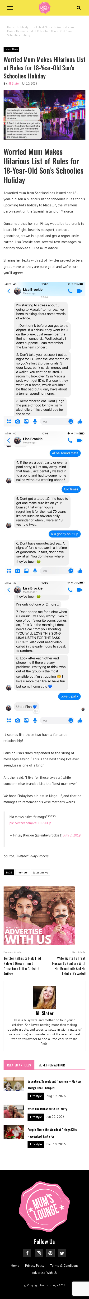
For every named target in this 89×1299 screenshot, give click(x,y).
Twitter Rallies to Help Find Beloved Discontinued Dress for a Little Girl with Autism (22, 965)
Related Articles (19, 1064)
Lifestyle (36, 1096)
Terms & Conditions (64, 1265)
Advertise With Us (44, 1272)
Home (15, 1265)
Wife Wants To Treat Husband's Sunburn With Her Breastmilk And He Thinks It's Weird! (68, 965)
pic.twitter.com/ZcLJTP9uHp (30, 823)
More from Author (51, 1064)
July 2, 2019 (72, 835)
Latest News (11, 49)
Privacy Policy (34, 1265)
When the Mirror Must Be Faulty (47, 1108)
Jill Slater (14, 84)
